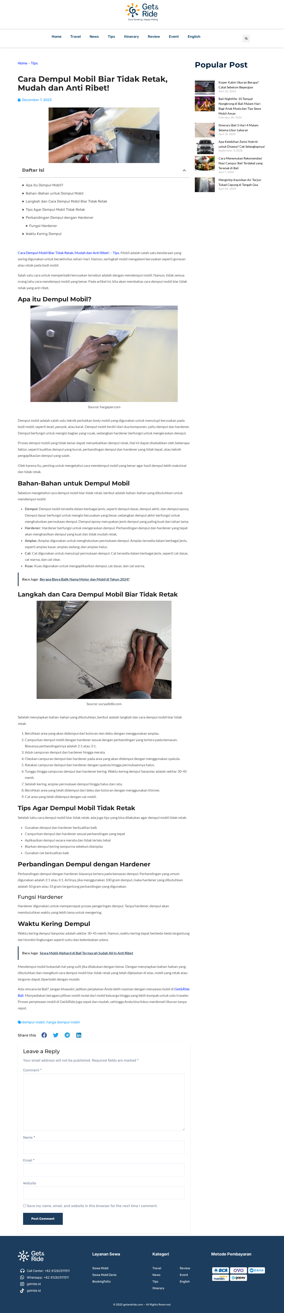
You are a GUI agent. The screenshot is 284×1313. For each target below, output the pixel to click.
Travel (75, 36)
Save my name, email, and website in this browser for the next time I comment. (92, 1206)
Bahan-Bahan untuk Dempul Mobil (54, 193)
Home (56, 36)
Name (29, 1137)
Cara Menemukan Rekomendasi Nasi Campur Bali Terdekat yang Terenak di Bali (240, 163)
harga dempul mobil (63, 1022)
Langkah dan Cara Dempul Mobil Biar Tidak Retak (66, 201)
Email (29, 1160)
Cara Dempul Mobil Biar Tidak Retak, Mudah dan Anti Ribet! (63, 253)
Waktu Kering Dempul (43, 234)
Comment (32, 1070)
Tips (111, 36)
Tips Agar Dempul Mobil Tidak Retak (55, 209)
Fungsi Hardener (43, 226)
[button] (246, 39)
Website (29, 1183)
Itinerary (131, 36)
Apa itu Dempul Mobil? (44, 185)
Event (174, 36)
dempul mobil (33, 1022)
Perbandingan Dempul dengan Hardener (59, 217)
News (94, 36)
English (194, 36)
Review (154, 36)
